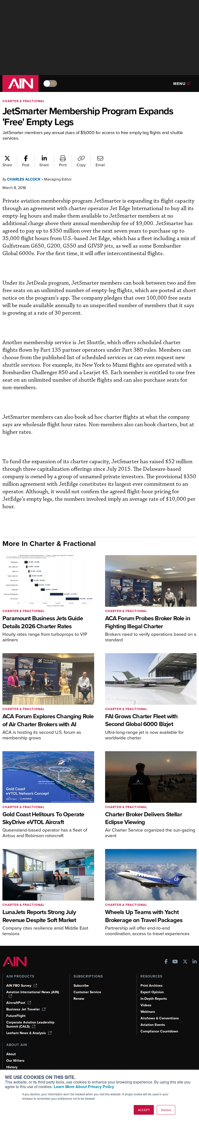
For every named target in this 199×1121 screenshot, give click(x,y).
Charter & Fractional (23, 101)
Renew (79, 999)
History (11, 1067)
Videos (146, 1005)
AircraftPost (15, 1003)
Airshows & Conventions (160, 1018)
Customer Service (87, 992)
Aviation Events (153, 1025)
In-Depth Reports (154, 999)
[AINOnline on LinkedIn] (194, 962)
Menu (179, 83)
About (11, 1054)
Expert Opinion (152, 992)
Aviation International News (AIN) (32, 992)
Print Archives (152, 986)
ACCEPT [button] (144, 1110)
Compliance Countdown (159, 1031)
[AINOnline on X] (185, 962)
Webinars (148, 1012)
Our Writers (15, 1061)
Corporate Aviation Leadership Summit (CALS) (30, 1024)
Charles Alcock (24, 179)
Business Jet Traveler (23, 1009)
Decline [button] (166, 1110)
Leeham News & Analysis (26, 1033)
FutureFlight (15, 1016)
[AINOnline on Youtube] (175, 962)
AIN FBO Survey (18, 986)
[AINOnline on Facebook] (166, 962)
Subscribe (81, 986)
